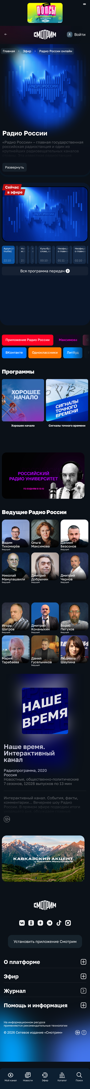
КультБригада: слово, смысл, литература (48, 250)
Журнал (15, 990)
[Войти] (69, 34)
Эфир (27, 51)
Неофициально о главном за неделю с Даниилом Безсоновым (66, 250)
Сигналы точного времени (67, 425)
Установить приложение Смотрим (45, 941)
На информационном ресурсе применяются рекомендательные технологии (35, 1024)
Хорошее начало (23, 425)
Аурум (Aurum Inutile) (12, 250)
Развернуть (14, 167)
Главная (9, 51)
